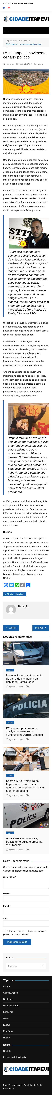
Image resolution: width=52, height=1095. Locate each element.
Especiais (8, 1012)
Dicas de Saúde (11, 1005)
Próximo (39, 628)
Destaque (8, 999)
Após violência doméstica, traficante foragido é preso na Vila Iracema (24, 841)
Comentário (9, 877)
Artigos (6, 986)
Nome (6, 893)
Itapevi (40, 64)
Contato (6, 3)
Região (6, 1038)
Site (5, 918)
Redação (10, 64)
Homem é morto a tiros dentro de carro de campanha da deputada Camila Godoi (24, 678)
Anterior (12, 628)
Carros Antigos (10, 993)
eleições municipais (15, 594)
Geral (6, 1018)
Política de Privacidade (22, 3)
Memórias (8, 1031)
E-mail (7, 906)
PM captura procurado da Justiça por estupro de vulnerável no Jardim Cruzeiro (24, 731)
